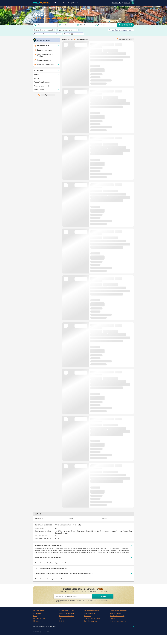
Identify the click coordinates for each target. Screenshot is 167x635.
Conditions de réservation (67, 613)
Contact (61, 621)
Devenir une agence (90, 621)
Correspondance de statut (67, 610)
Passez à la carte (43, 40)
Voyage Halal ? (38, 613)
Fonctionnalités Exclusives (118, 621)
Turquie (43, 7)
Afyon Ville (39, 518)
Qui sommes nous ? (39, 610)
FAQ (60, 618)
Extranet (112, 618)
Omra (35, 616)
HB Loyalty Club (73, 3)
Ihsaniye (71, 518)
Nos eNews (87, 616)
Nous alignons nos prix (40, 618)
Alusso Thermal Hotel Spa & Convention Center (98, 531)
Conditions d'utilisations (75, 600)
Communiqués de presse (92, 618)
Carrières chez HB (115, 613)
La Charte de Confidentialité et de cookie (95, 600)
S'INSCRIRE (103, 596)
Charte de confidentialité (66, 616)
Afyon (38, 514)
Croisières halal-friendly (117, 616)
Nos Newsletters (89, 613)
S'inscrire (127, 3)
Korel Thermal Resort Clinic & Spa (67, 531)
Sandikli (104, 518)
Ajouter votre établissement (118, 610)
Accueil (35, 7)
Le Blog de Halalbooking (92, 610)
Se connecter (116, 3)
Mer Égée (52, 7)
